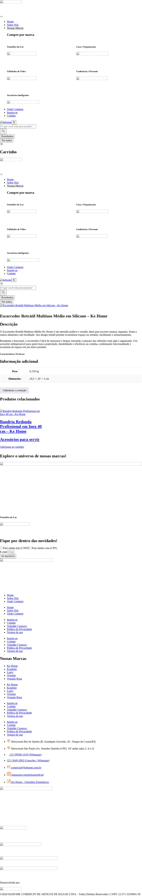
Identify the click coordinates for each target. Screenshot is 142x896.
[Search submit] (3, 131)
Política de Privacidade (19, 629)
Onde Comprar (15, 109)
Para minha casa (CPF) (44, 548)
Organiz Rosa (14, 678)
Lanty (10, 672)
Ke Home (12, 665)
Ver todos (6, 140)
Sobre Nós (13, 24)
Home (10, 21)
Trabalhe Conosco (17, 626)
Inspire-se (12, 112)
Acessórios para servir (20, 439)
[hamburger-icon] (1, 16)
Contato (11, 115)
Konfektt (12, 669)
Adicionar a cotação (14, 390)
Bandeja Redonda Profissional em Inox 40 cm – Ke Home (21, 426)
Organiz (11, 675)
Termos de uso (15, 632)
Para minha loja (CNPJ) (16, 548)
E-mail (4, 551)
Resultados (7, 136)
